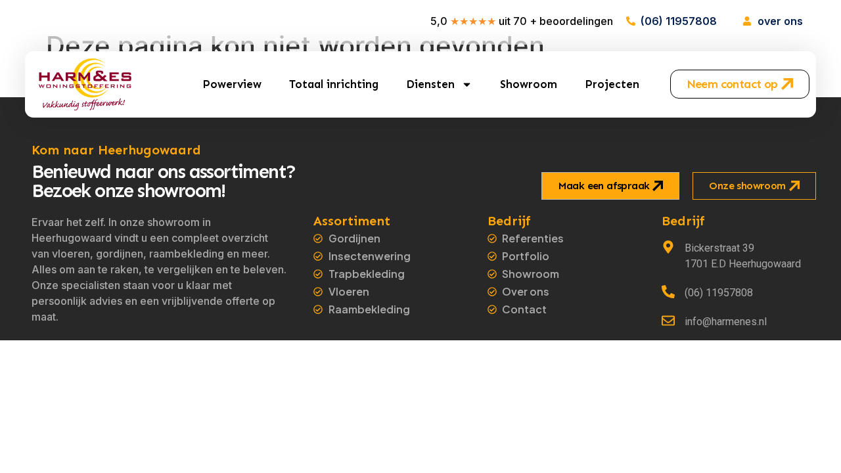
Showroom (528, 84)
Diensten (430, 84)
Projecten (612, 84)
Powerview (231, 84)
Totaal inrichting (333, 84)
